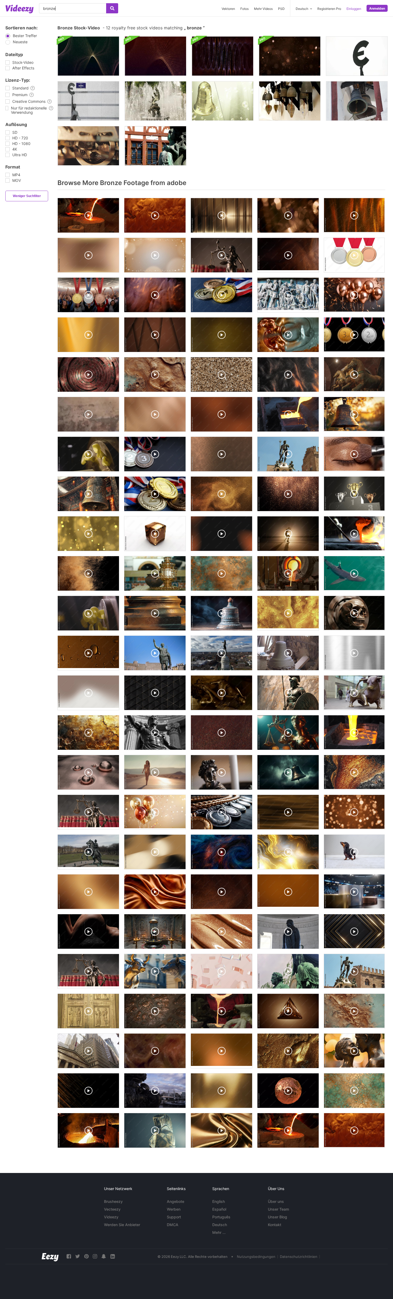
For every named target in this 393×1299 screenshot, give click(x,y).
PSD (281, 9)
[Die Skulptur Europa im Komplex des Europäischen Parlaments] (88, 101)
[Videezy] (19, 9)
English (218, 1201)
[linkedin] (112, 1256)
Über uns (276, 1201)
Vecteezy (112, 1209)
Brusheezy (113, 1201)
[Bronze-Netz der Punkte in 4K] (155, 56)
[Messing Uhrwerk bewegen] (88, 146)
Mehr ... (219, 1232)
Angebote (175, 1201)
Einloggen (353, 9)
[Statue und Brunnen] (155, 101)
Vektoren (228, 9)
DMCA (172, 1224)
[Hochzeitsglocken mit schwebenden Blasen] (222, 101)
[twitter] (77, 1256)
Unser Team (278, 1209)
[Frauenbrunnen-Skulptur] (155, 146)
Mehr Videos (263, 9)
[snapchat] (103, 1256)
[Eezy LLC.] (50, 1256)
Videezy (111, 1217)
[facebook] (69, 1256)
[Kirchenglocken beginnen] (357, 101)
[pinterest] (86, 1256)
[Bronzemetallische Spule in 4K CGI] (222, 56)
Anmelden (377, 8)
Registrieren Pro (329, 9)
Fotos (244, 9)
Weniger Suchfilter (27, 196)
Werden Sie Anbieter (122, 1224)
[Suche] (112, 8)
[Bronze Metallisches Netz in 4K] (88, 56)
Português (221, 1217)
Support (174, 1217)
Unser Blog (277, 1217)
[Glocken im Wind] (290, 101)
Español (219, 1209)
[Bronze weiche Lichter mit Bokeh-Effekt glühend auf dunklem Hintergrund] (290, 56)
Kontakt (274, 1224)
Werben (173, 1209)
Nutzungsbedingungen (256, 1256)
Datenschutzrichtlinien (298, 1256)
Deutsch (219, 1224)
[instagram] (95, 1256)
